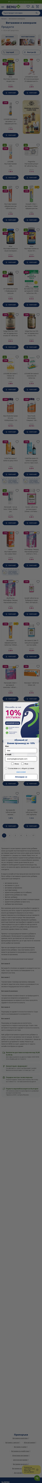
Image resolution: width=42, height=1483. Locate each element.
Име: (7, 746)
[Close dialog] (36, 705)
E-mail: (8, 754)
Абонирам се (21, 777)
